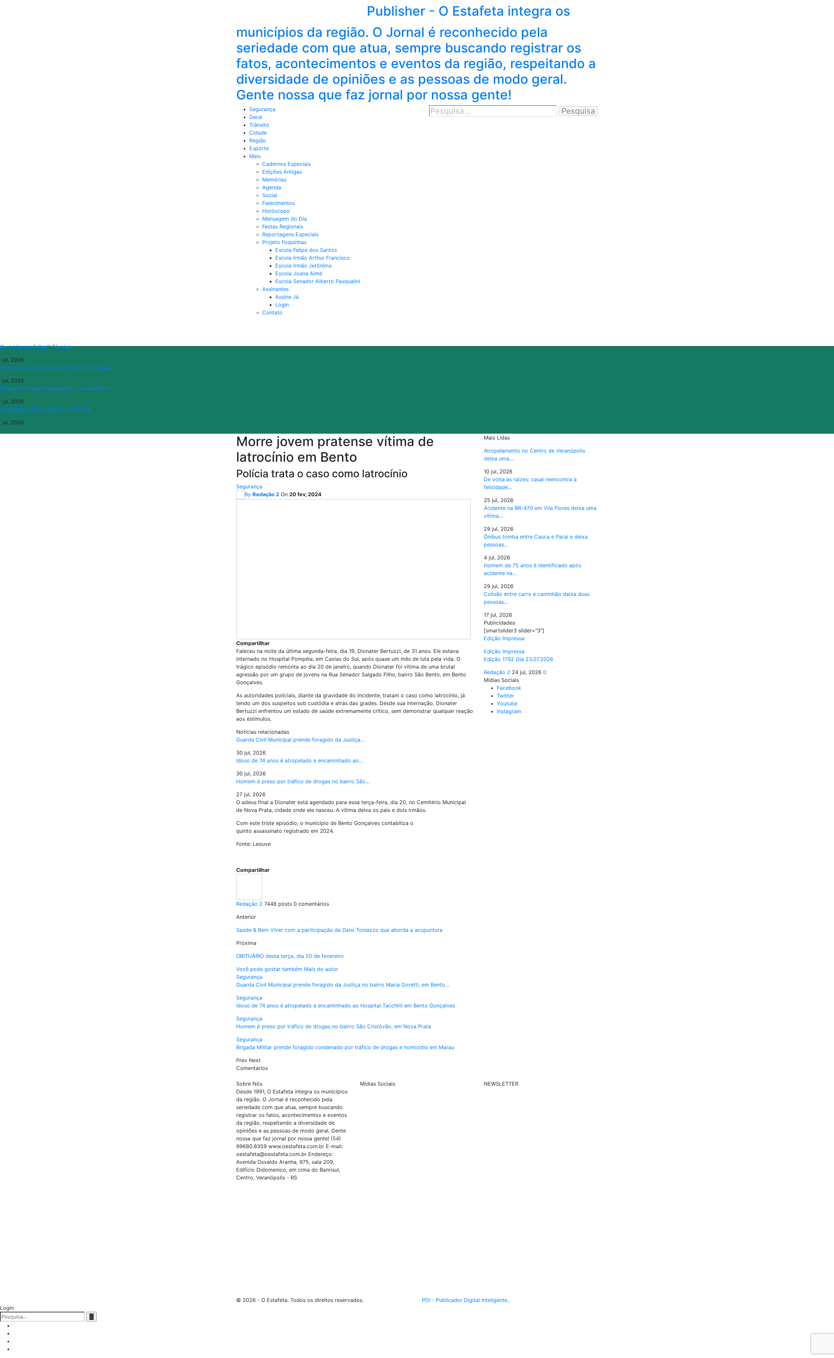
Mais (255, 156)
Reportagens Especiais (290, 234)
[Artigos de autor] (249, 886)
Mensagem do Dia (284, 218)
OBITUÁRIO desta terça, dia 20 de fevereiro (290, 956)
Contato (272, 312)
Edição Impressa (504, 651)
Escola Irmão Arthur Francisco (312, 257)
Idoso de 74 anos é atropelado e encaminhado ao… (299, 760)
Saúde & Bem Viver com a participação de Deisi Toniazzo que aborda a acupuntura (339, 930)
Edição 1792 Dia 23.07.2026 (518, 659)
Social (269, 195)
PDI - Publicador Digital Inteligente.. (466, 1300)
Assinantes (275, 289)
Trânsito (259, 125)
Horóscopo (276, 211)
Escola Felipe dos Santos (306, 250)
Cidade (258, 132)
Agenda (271, 187)
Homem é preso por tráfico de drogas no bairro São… (303, 781)
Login (282, 304)
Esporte (259, 148)
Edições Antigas (282, 171)
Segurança (262, 109)
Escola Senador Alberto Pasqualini (317, 281)
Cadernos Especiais (286, 164)
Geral (255, 117)
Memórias (274, 179)
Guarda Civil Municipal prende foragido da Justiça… (300, 739)
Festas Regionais (282, 226)
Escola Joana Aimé (298, 273)
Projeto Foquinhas (284, 242)
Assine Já (287, 297)
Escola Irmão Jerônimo (303, 265)
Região (257, 140)
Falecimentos (278, 203)
